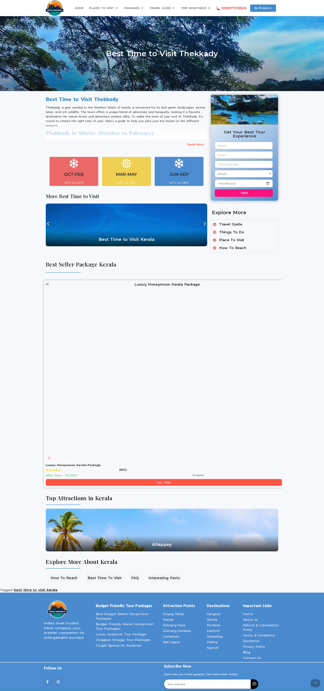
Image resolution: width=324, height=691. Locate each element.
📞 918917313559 (231, 8)
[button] (48, 223)
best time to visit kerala (36, 590)
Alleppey (162, 544)
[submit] (254, 684)
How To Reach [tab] (64, 578)
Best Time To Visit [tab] (105, 578)
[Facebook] (47, 682)
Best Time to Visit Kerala (126, 239)
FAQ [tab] (135, 578)
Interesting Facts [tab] (164, 578)
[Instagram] (58, 682)
